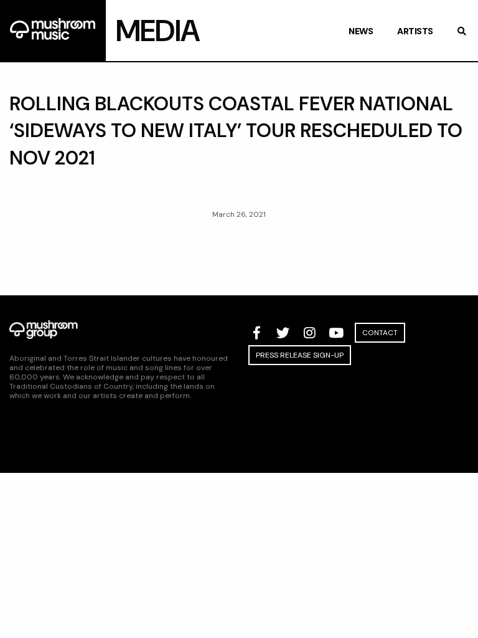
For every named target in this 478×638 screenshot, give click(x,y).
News (361, 31)
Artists (415, 31)
